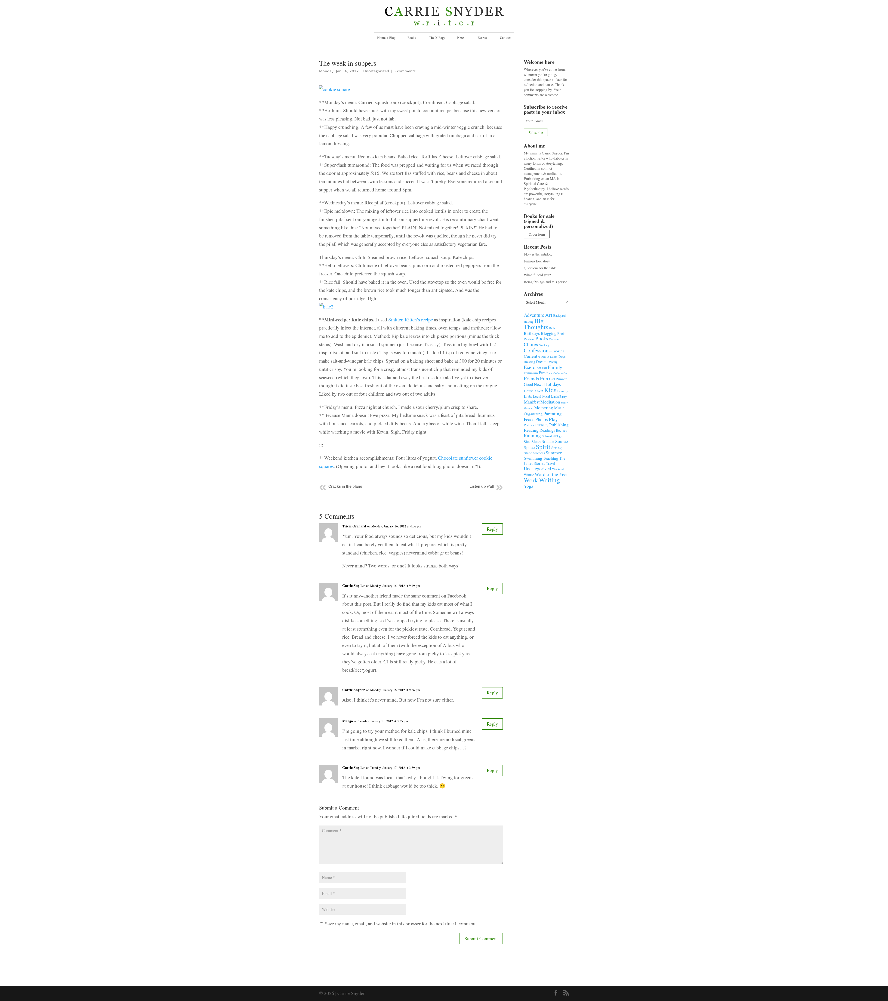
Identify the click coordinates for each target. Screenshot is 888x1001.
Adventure (534, 314)
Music (559, 407)
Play (553, 419)
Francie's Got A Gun (557, 373)
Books (541, 338)
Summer (554, 453)
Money (564, 402)
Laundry (562, 391)
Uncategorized (376, 71)
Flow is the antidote (538, 254)
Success (539, 453)
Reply (492, 529)
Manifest (532, 402)
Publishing (559, 425)
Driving (552, 362)
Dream (541, 361)
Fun (544, 378)
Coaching (544, 345)
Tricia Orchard (354, 526)
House (528, 390)
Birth (552, 328)
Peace (529, 419)
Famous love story (537, 261)
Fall (544, 367)
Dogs (562, 356)
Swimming (533, 458)
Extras (482, 37)
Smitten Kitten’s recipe (410, 319)
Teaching (550, 458)
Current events (536, 356)
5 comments (405, 71)
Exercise (532, 367)
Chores (531, 344)
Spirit (543, 446)
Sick (527, 441)
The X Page (437, 37)
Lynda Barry (559, 396)
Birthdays (532, 333)
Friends (531, 378)
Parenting (552, 413)
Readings (547, 430)
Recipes (561, 430)
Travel (550, 463)
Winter (529, 474)
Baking (528, 321)
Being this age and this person (545, 281)
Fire (542, 372)
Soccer (548, 441)
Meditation (550, 402)
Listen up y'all (481, 486)
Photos (541, 419)
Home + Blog (386, 37)
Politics (529, 425)
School (547, 436)
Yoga (528, 486)
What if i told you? (537, 274)
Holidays (552, 384)
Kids (550, 389)
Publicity (541, 424)
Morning (528, 408)
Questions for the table (540, 267)
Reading (531, 430)
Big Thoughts (536, 323)
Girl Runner (558, 378)
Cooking (558, 350)
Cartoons (554, 339)
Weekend (558, 469)
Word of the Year (551, 474)
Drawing (529, 362)
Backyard (559, 315)
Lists (528, 396)
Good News (533, 384)
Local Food (541, 396)
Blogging (548, 333)
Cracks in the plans (345, 486)
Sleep (536, 441)
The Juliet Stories (544, 461)
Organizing (533, 413)
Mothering (543, 407)
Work (531, 480)
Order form (537, 234)
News (460, 37)
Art (548, 314)
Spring (556, 447)
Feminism (531, 372)
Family (555, 366)
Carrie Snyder (353, 585)
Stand (528, 453)
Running (532, 435)
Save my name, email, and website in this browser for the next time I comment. (401, 923)
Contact (505, 37)
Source (561, 441)
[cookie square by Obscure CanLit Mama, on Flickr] (334, 94)
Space (529, 447)
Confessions (537, 350)
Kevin (538, 390)
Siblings (557, 436)
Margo (347, 721)
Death (554, 356)
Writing (549, 479)
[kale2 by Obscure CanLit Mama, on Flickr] (326, 311)
